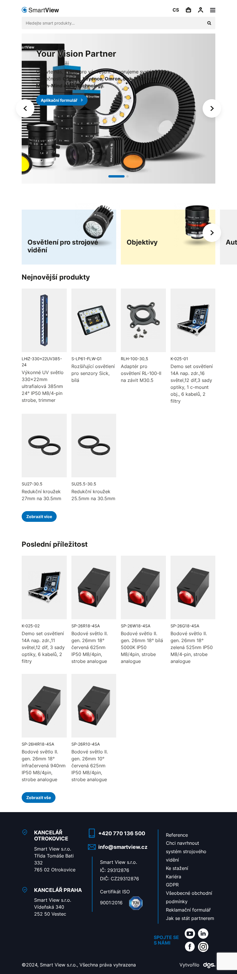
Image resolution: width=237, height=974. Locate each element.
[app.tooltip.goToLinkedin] (203, 933)
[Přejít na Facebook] (190, 946)
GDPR (172, 885)
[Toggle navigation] (212, 9)
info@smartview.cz (122, 847)
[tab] (116, 176)
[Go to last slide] (25, 108)
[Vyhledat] (209, 23)
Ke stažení (177, 868)
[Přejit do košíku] (188, 10)
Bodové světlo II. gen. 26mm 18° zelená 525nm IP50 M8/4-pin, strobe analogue (192, 647)
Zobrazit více (39, 516)
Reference (177, 835)
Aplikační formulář (59, 100)
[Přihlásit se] (200, 10)
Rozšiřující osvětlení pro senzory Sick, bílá (93, 373)
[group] (69, 233)
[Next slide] (212, 108)
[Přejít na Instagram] (203, 946)
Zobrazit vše (38, 797)
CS (176, 10)
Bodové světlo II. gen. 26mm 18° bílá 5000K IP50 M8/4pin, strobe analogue (142, 647)
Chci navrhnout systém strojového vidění (186, 851)
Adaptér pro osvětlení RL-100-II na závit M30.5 (141, 373)
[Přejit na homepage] (40, 10)
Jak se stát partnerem (190, 918)
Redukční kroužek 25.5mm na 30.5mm (93, 495)
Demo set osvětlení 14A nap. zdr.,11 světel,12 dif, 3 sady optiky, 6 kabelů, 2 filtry (43, 647)
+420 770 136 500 (121, 833)
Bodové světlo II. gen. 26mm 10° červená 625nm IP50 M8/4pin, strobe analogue (89, 765)
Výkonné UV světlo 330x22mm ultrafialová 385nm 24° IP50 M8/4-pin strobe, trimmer (43, 386)
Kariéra (173, 876)
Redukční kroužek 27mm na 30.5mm (41, 495)
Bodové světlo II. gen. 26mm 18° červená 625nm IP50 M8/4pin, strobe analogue (89, 647)
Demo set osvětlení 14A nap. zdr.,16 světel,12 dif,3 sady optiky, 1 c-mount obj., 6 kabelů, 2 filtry (192, 383)
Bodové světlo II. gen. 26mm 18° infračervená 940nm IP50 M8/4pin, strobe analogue (44, 765)
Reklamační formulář (188, 910)
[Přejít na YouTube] (190, 933)
